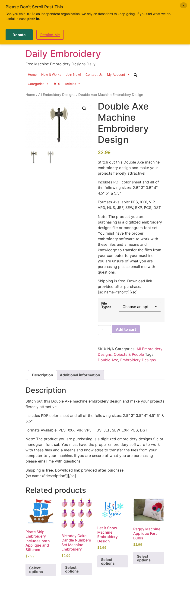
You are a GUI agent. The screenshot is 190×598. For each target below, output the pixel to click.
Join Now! (73, 74)
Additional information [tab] (80, 375)
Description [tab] (42, 375)
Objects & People (129, 354)
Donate (19, 34)
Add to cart (126, 329)
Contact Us (94, 74)
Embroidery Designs (138, 360)
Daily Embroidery (63, 53)
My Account (116, 74)
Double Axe (108, 360)
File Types (106, 305)
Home (32, 74)
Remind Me (50, 34)
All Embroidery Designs (56, 95)
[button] (84, 108)
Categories (36, 84)
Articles (70, 84)
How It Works (51, 74)
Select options (36, 570)
